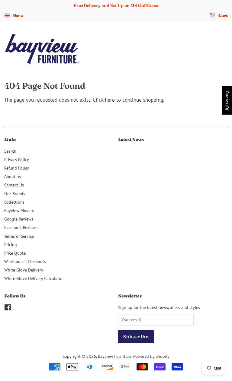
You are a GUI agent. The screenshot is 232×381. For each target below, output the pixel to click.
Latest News (131, 139)
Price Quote (15, 253)
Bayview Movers (19, 210)
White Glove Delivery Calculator (33, 278)
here (110, 100)
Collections (14, 202)
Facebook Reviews (20, 227)
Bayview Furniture (114, 356)
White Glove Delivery (23, 270)
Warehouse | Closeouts (25, 261)
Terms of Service (19, 236)
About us (12, 176)
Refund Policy (16, 168)
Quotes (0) (227, 100)
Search (10, 151)
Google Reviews (18, 219)
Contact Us (14, 185)
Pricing (10, 244)
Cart (223, 15)
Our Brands (14, 193)
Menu (17, 15)
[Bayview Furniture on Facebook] (7, 308)
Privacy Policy (16, 159)
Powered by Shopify (151, 356)
